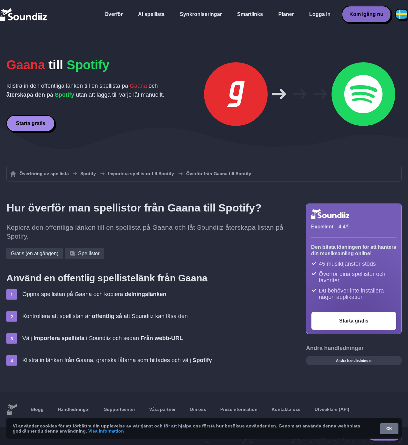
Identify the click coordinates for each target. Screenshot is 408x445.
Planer (286, 14)
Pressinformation (239, 409)
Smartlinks (250, 14)
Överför (114, 14)
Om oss (198, 409)
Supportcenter (119, 409)
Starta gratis (30, 123)
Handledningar (74, 409)
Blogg (37, 409)
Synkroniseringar (201, 14)
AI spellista (151, 14)
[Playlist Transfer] (24, 14)
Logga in (320, 14)
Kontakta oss (286, 409)
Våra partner (162, 409)
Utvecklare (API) (332, 409)
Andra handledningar (354, 360)
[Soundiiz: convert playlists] (12, 409)
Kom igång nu (366, 14)
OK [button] (389, 428)
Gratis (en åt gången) (34, 253)
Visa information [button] (106, 431)
